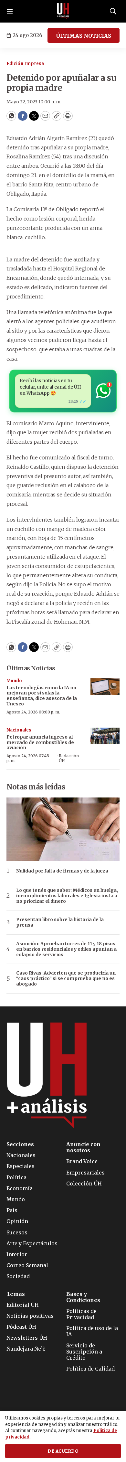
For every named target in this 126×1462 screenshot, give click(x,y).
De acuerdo (63, 1451)
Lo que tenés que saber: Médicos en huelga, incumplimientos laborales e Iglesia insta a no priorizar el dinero (67, 896)
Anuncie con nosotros (83, 1147)
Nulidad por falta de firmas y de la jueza (62, 871)
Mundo (14, 681)
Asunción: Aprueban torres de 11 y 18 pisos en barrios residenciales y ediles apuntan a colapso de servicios (66, 949)
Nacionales (18, 730)
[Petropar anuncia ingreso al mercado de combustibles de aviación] (105, 736)
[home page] (63, 11)
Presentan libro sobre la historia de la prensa (60, 922)
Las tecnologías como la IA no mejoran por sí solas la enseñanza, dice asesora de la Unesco (41, 696)
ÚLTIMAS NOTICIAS (83, 36)
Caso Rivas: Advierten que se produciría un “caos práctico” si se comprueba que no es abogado (66, 978)
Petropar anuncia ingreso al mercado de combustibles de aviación (40, 742)
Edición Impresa (25, 63)
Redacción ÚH (69, 758)
